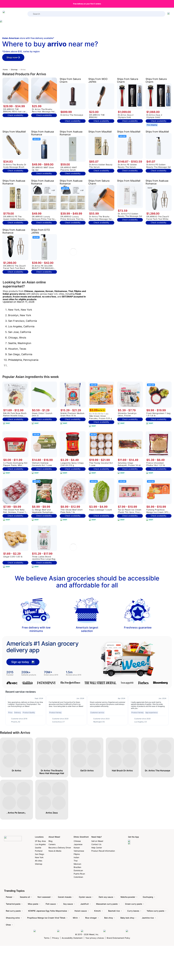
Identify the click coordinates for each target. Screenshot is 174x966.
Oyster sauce (85, 897)
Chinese (77, 841)
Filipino (77, 854)
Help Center (96, 847)
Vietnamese (79, 851)
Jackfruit (84, 904)
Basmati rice (114, 911)
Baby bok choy (127, 918)
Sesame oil (25, 897)
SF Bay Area (40, 841)
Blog (50, 841)
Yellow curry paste (155, 911)
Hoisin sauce (80, 911)
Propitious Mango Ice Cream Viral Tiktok (46, 918)
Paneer (9, 897)
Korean (77, 847)
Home (5, 69)
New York (39, 857)
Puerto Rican (79, 874)
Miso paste (33, 904)
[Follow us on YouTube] (114, 931)
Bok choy (108, 918)
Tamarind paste (13, 904)
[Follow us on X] (133, 931)
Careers (52, 844)
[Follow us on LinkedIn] (91, 931)
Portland (38, 851)
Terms (46, 938)
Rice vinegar (91, 918)
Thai (75, 860)
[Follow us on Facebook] (45, 931)
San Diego (39, 854)
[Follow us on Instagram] (68, 931)
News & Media (55, 851)
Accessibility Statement (72, 938)
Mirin (75, 918)
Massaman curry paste (107, 904)
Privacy (55, 938)
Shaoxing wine (13, 918)
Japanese (78, 844)
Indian (76, 857)
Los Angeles (40, 844)
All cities (38, 860)
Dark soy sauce (106, 897)
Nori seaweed (44, 897)
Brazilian (77, 867)
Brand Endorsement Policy (118, 938)
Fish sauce (51, 904)
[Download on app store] (139, 841)
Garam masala (64, 897)
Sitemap (14, 69)
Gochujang (148, 897)
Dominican (78, 870)
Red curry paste (13, 911)
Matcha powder (128, 897)
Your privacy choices (94, 938)
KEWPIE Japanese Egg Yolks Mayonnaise (47, 911)
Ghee (8, 925)
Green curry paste (133, 904)
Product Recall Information (103, 851)
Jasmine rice (148, 918)
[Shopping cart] (169, 14)
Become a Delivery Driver (60, 847)
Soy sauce (68, 904)
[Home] (13, 14)
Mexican (77, 864)
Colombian (78, 877)
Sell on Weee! (97, 841)
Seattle (38, 847)
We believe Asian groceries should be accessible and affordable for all (87, 581)
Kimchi (97, 911)
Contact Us (96, 844)
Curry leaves (133, 911)
